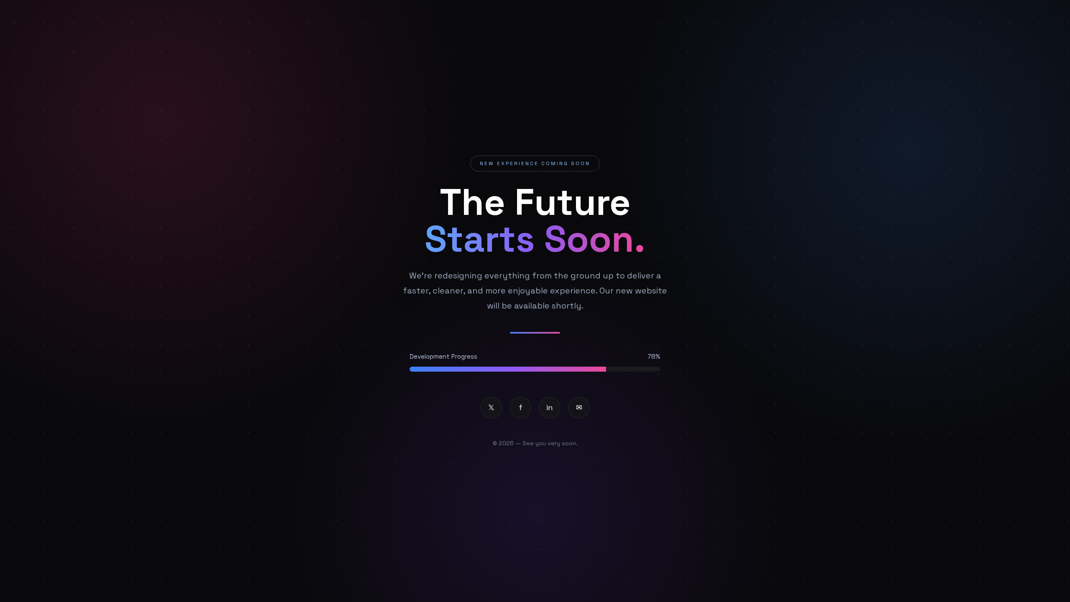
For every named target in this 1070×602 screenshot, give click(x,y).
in (549, 407)
